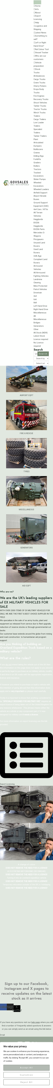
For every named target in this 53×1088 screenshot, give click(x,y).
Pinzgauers (38, 239)
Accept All (26, 1068)
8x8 (35, 302)
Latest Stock (39, 336)
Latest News (40, 32)
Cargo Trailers (40, 119)
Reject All (27, 1082)
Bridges (37, 322)
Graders (37, 162)
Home (37, 6)
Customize (26, 1075)
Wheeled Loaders (41, 189)
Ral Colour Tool (42, 49)
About (37, 12)
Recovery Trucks (41, 99)
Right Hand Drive (41, 309)
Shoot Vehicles (40, 102)
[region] (26, 1065)
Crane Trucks (39, 82)
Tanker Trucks (40, 106)
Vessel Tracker (41, 52)
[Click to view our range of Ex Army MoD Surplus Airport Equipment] (26, 377)
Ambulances (39, 76)
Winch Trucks (40, 112)
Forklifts (37, 159)
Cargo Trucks (39, 79)
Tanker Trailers (40, 136)
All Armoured (39, 272)
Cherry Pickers (40, 86)
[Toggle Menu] (37, 2)
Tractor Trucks (40, 109)
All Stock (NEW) (41, 332)
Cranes (37, 152)
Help (37, 22)
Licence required (41, 339)
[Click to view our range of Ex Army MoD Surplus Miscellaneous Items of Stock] (26, 491)
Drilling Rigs (39, 156)
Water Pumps (40, 179)
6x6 (35, 299)
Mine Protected (40, 286)
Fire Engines (39, 96)
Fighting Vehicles (41, 276)
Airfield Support (40, 192)
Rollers (37, 166)
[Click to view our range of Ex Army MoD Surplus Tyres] (26, 453)
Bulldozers (38, 149)
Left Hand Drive (40, 306)
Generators (39, 326)
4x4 (35, 296)
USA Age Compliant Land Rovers (40, 259)
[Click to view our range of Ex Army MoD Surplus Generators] (26, 529)
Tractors (37, 169)
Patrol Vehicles (40, 289)
